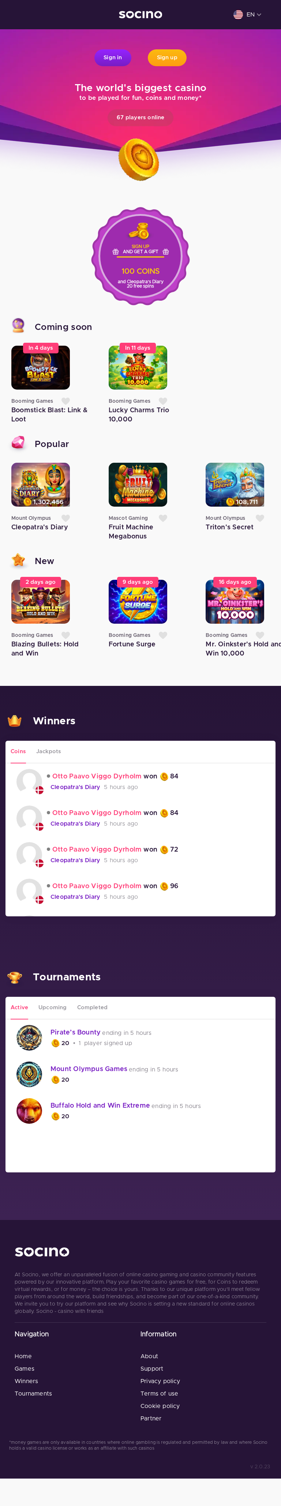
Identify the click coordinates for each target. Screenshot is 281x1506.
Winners (26, 1381)
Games (24, 1369)
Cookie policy (160, 1406)
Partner (150, 1419)
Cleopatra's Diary (75, 787)
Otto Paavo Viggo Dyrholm (97, 776)
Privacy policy (160, 1381)
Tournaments (33, 1394)
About (149, 1356)
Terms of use (159, 1394)
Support (151, 1369)
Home (23, 1356)
